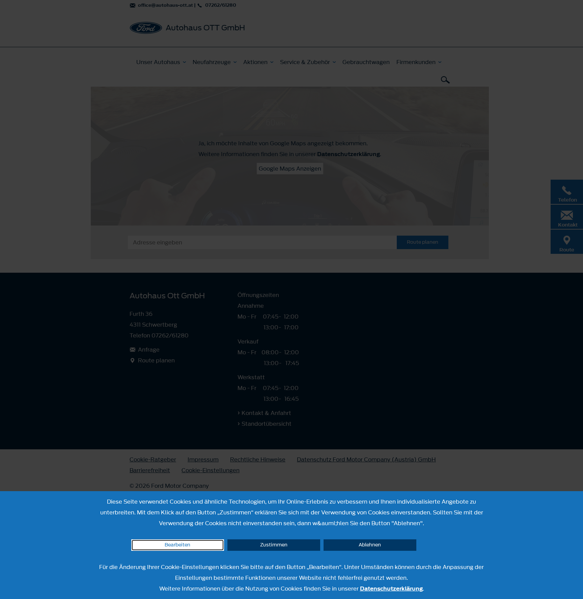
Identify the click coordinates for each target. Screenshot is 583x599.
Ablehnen (370, 544)
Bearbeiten (177, 544)
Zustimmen (273, 544)
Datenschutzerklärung (391, 589)
